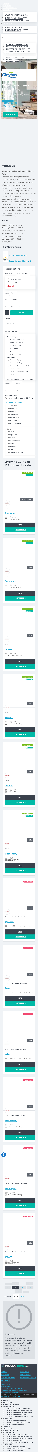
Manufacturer (22, 273)
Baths (7, 300)
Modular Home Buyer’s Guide (17, 17)
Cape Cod (13, 435)
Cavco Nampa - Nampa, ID (20, 261)
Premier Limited (16, 369)
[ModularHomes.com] (15, 1366)
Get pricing (21, 530)
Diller (7, 1054)
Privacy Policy (6, 1386)
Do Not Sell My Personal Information (14, 1390)
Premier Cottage (16, 363)
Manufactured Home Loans (16, 29)
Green (11, 449)
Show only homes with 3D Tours (20, 398)
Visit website (9, 106)
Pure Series (14, 348)
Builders (7, 6)
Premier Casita (15, 360)
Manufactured (14, 409)
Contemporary (15, 441)
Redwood (10, 513)
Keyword (8, 318)
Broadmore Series (17, 340)
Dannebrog (11, 1120)
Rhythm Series (15, 354)
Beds (7, 293)
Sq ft (7, 306)
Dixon (8, 988)
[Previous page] (8, 1284)
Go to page (7, 1296)
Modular (12, 412)
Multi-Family (14, 417)
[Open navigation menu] (2, 65)
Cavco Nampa (15, 279)
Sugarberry (11, 854)
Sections (8, 384)
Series (14, 331)
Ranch (11, 432)
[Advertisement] (19, 139)
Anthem (13, 351)
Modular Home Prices (14, 19)
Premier (13, 375)
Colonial (12, 438)
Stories (7, 390)
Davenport (10, 1188)
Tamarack (10, 581)
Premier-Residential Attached (21, 372)
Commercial (14, 420)
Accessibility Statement (9, 1392)
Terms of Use (6, 1384)
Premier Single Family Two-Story (20, 380)
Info (20, 525)
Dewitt (8, 1257)
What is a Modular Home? (16, 14)
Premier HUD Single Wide (20, 366)
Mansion (12, 446)
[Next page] (26, 1292)
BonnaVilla (14, 282)
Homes (6, 4)
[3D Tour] (29, 499)
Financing (7, 23)
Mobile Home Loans (13, 31)
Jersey (8, 649)
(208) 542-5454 (10, 103)
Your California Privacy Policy (11, 1388)
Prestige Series (15, 345)
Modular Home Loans (14, 27)
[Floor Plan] (23, 499)
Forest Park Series (17, 342)
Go (22, 1296)
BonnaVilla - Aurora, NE (18, 255)
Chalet (11, 444)
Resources (7, 10)
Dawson (9, 922)
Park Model (13, 414)
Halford (9, 717)
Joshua (9, 785)
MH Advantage (15, 423)
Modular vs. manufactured (16, 16)
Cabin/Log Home (16, 452)
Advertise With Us (28, 1378)
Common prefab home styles (17, 20)
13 (18, 1291)
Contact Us (25, 1375)
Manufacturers (10, 8)
